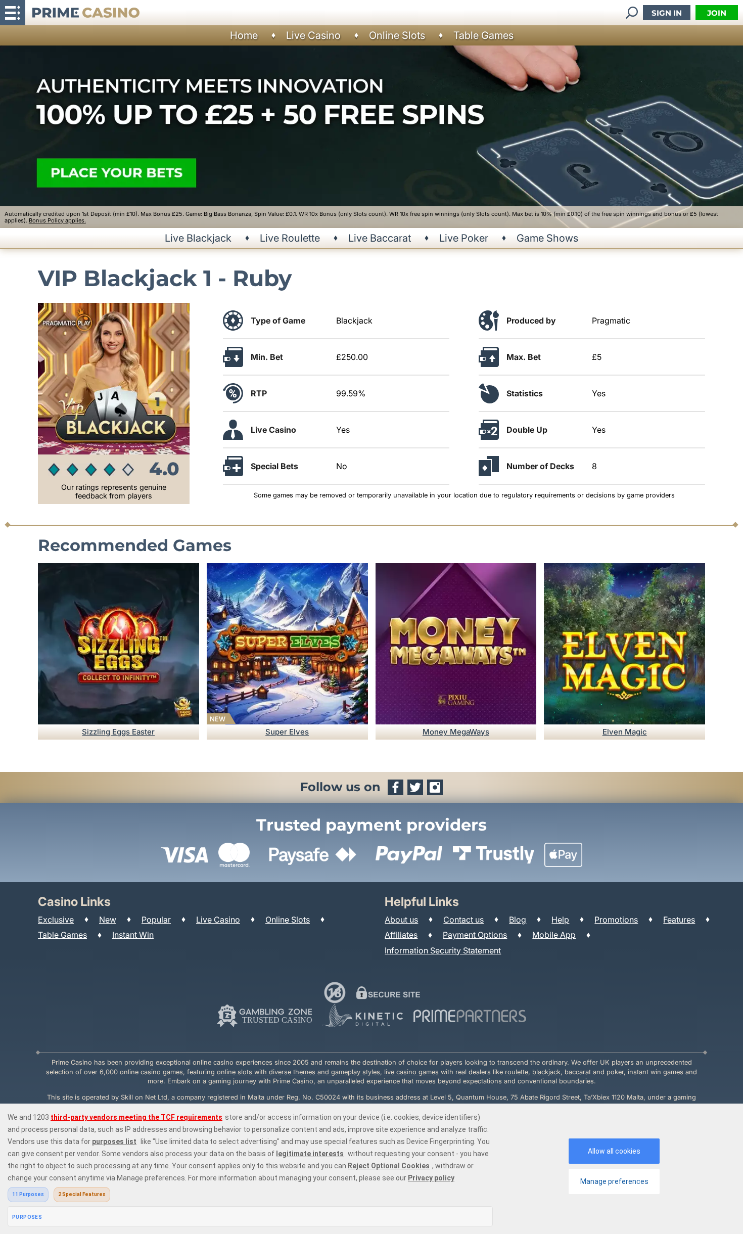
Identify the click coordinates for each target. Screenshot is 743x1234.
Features (679, 920)
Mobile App (554, 935)
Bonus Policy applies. (57, 220)
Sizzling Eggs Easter (118, 732)
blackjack (546, 1072)
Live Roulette (290, 238)
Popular (156, 920)
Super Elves (287, 732)
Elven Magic (624, 732)
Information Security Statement (443, 950)
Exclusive (56, 920)
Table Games (483, 35)
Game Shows (547, 238)
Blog (517, 920)
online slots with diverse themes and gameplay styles (298, 1072)
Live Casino (313, 35)
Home (244, 35)
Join (716, 13)
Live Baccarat (379, 238)
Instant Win (133, 935)
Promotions (616, 920)
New (107, 920)
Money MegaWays (456, 732)
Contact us (463, 920)
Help (560, 920)
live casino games (411, 1072)
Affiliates (401, 935)
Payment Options (475, 935)
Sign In (667, 13)
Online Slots (397, 35)
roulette (516, 1072)
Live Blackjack (198, 238)
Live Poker (463, 238)
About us (401, 920)
